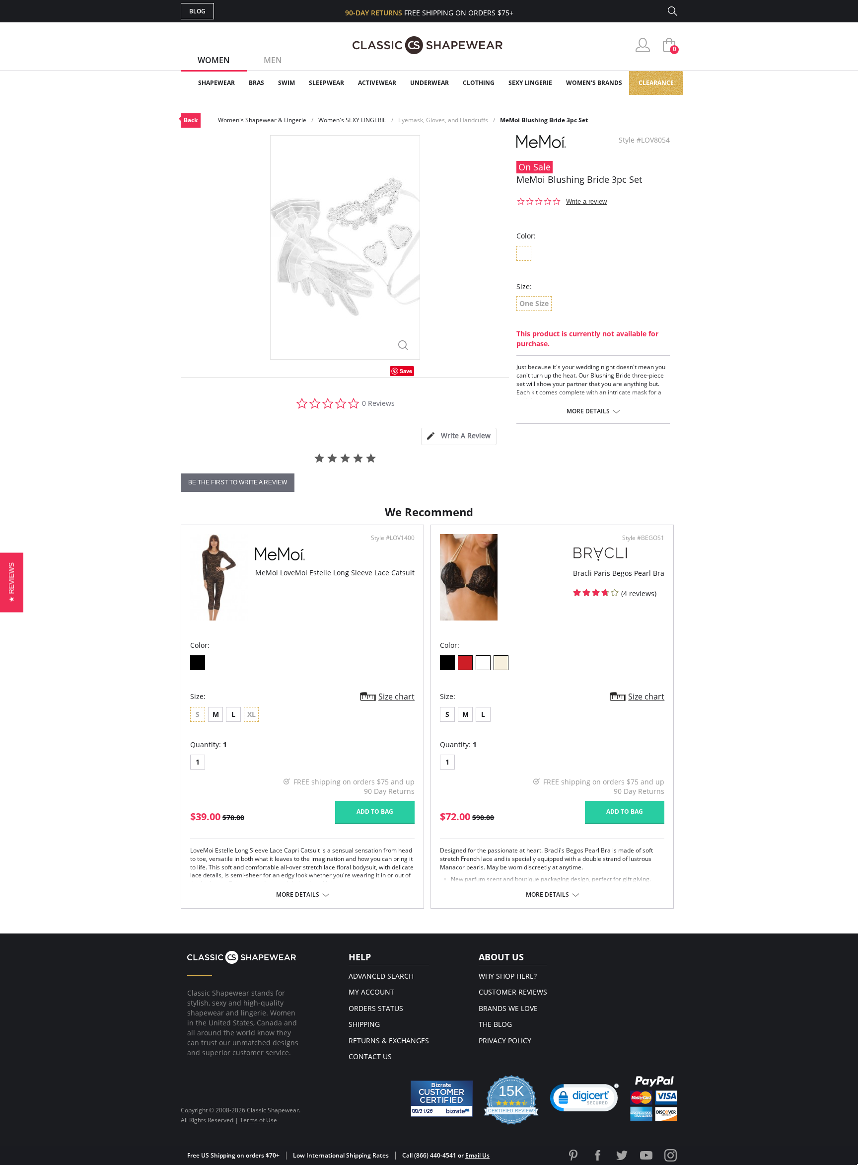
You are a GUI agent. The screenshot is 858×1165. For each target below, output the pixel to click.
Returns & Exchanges (389, 1040)
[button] (584, 1100)
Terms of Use (258, 1120)
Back (191, 120)
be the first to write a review (237, 482)
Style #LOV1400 (393, 538)
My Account (371, 992)
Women (214, 60)
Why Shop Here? (508, 976)
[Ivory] (501, 662)
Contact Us (370, 1056)
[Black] (197, 662)
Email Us (477, 1155)
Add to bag (375, 811)
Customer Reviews (513, 992)
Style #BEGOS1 (643, 538)
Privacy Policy (505, 1040)
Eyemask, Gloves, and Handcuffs (443, 120)
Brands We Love (508, 1008)
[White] (483, 662)
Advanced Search (381, 976)
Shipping (364, 1024)
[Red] (465, 662)
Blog (197, 11)
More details (588, 411)
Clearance (656, 82)
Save (406, 371)
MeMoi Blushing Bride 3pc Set (544, 120)
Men (273, 60)
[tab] (459, 436)
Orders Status (376, 1008)
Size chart (396, 696)
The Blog (495, 1024)
